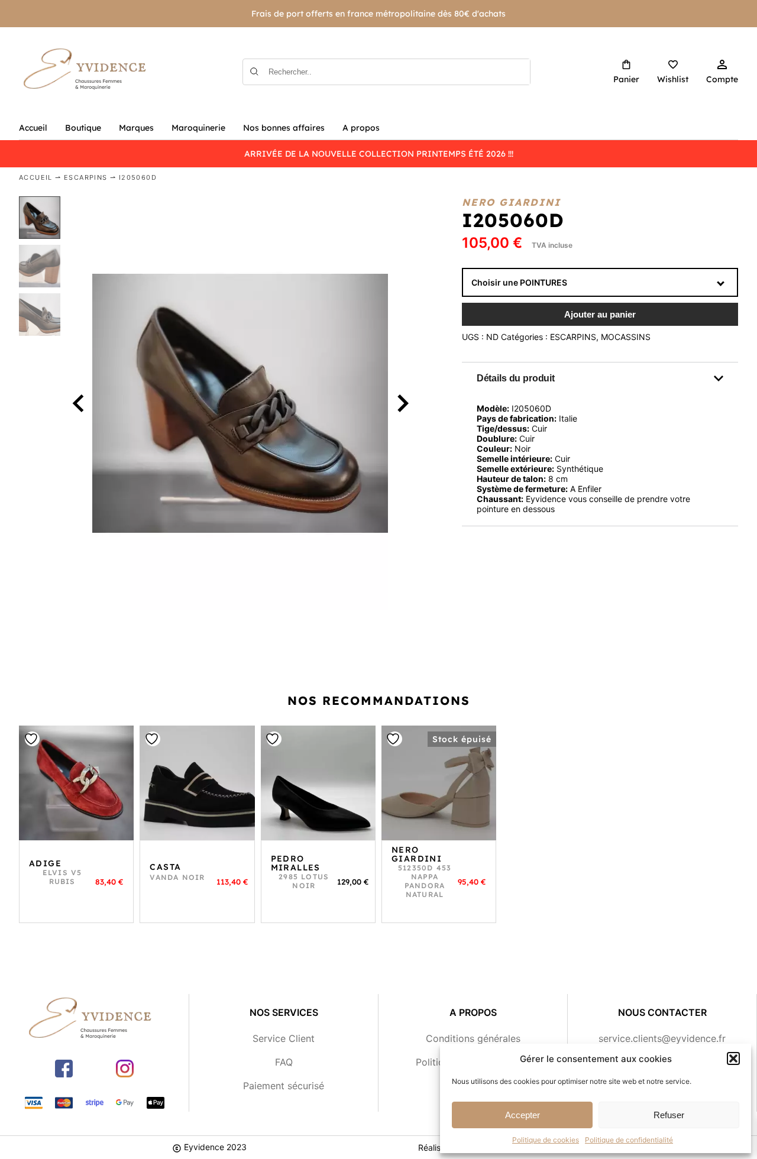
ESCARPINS (86, 177)
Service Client (284, 1038)
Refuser (669, 1115)
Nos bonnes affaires (284, 127)
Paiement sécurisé (283, 1086)
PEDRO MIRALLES (296, 863)
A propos (361, 127)
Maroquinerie (198, 127)
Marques (136, 127)
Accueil (33, 127)
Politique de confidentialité (629, 1139)
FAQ (284, 1062)
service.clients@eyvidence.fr (662, 1038)
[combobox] (600, 282)
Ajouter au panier (600, 314)
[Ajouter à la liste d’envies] (76, 783)
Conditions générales (473, 1038)
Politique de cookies (545, 1139)
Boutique (83, 127)
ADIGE (45, 863)
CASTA (165, 867)
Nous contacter (662, 1012)
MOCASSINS (626, 337)
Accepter (522, 1115)
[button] (733, 1058)
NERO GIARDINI (417, 854)
